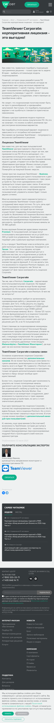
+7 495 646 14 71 (10, 580)
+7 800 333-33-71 (11, 577)
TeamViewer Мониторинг (29, 344)
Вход (37, 10)
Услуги (5, 644)
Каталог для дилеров (12, 637)
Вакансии (31, 666)
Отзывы (30, 663)
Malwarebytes (9, 344)
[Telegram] (7, 492)
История (31, 659)
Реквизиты (32, 670)
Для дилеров (8, 682)
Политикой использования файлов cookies (22, 704)
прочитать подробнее (13, 719)
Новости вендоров (35, 627)
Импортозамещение (11, 633)
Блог (29, 631)
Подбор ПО (7, 630)
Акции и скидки (34, 642)
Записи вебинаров (35, 634)
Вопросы (6, 685)
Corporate (28, 281)
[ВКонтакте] (3, 492)
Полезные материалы (37, 638)
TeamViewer (8, 149)
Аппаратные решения (12, 641)
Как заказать (8, 689)
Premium (6, 232)
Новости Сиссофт (35, 624)
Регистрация (39, 12)
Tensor (5, 249)
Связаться (32, 5)
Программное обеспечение (8, 625)
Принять (8, 713)
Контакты (6, 678)
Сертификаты (33, 656)
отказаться (22, 713)
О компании (32, 652)
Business (43, 174)
